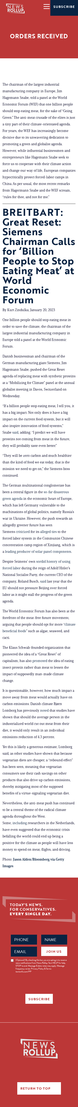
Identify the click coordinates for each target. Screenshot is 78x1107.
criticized (23, 532)
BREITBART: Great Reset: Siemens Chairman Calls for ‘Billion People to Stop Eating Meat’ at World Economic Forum (38, 256)
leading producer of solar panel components (38, 551)
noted (44, 710)
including (19, 823)
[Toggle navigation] (46, 6)
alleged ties (48, 532)
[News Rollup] (15, 8)
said (15, 432)
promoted (39, 661)
